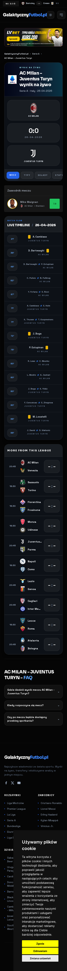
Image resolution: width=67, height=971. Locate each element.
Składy (43, 175)
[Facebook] (6, 783)
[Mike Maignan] (12, 204)
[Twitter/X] (12, 783)
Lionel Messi (48, 808)
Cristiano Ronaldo (51, 803)
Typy (27, 175)
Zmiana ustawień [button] (40, 958)
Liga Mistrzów (15, 803)
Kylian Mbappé (49, 820)
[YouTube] (19, 783)
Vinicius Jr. (47, 826)
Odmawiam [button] (40, 950)
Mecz (12, 175)
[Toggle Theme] (50, 15)
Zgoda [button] (40, 943)
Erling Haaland (49, 814)
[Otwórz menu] (61, 15)
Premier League (16, 808)
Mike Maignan (29, 202)
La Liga (11, 814)
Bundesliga (13, 826)
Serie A (11, 820)
